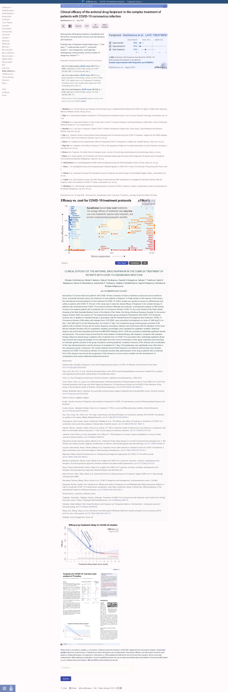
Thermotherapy (8, 77)
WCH (96, 660)
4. (61, 129)
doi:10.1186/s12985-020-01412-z (133, 450)
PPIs (3, 65)
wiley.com (94, 159)
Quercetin (5, 68)
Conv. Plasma (7, 22)
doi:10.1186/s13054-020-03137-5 (98, 513)
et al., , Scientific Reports (105, 142)
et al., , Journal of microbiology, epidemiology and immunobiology (105, 152)
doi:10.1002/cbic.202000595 (86, 507)
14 (78, 55)
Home (4, 95)
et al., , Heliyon (107, 173)
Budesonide (6, 16)
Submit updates (80, 101)
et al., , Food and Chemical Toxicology (106, 116)
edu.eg (82, 112)
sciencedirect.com (158, 116)
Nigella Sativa (7, 59)
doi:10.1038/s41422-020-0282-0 (110, 490)
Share (74, 688)
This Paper (121, 263)
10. (62, 163)
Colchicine (6, 19)
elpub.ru (152, 152)
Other (4, 89)
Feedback (5, 92)
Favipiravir (135, 263)
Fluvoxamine (6, 28)
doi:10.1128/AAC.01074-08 (140, 430)
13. (62, 180)
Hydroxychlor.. (7, 32)
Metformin (6, 44)
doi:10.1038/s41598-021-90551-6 (131, 424)
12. (62, 173)
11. (62, 167)
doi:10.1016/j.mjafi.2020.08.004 (74, 367)
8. (61, 152)
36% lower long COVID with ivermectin (77, 6)
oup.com (98, 138)
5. (61, 135)
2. (61, 116)
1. (61, 109)
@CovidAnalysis (85, 688)
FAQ (95, 688)
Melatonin (6, 41)
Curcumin (5, 26)
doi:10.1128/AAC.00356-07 (154, 444)
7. (61, 146)
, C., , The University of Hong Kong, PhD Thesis (113, 167)
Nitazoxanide (7, 62)
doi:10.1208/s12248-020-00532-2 (75, 457)
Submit (66, 679)
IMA (89, 660)
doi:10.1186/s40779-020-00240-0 (115, 417)
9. (61, 156)
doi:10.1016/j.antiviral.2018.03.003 (75, 394)
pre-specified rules (85, 98)
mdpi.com (70, 131)
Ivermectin (6, 35)
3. (61, 122)
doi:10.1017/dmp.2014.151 (144, 463)
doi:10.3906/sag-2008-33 (118, 500)
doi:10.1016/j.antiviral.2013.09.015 (75, 411)
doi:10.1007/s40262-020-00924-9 (129, 387)
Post (65, 688)
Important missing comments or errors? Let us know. (81, 60)
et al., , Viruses (103, 163)
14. (62, 186)
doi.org (88, 112)
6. (61, 142)
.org (91, 2)
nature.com (154, 142)
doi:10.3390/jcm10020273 (94, 437)
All (145, 263)
